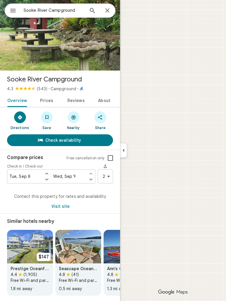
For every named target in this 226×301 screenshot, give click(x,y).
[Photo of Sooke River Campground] (60, 35)
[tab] (16, 100)
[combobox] (54, 10)
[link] (30, 263)
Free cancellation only (85, 158)
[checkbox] (110, 158)
